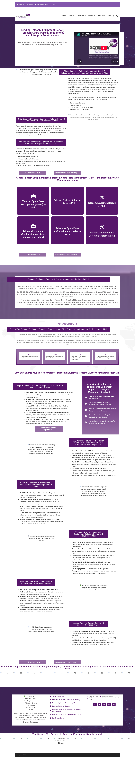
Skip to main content (6, 1)
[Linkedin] (109, 704)
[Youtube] (114, 704)
